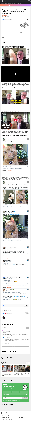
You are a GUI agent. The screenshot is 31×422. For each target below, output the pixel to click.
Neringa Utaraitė (5, 15)
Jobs (15, 417)
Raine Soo (4, 343)
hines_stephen (9, 270)
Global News (9, 64)
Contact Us (18, 417)
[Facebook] (1, 415)
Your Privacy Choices (4, 417)
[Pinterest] (4, 415)
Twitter (6, 38)
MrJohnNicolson (9, 170)
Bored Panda (4, 413)
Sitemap (22, 417)
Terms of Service (16, 419)
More (20, 3)
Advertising (9, 417)
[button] (27, 363)
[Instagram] (2, 415)
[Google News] (11, 415)
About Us (13, 417)
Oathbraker (6, 337)
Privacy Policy (11, 419)
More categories (6, 394)
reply (6, 332)
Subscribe (25, 397)
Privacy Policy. (19, 400)
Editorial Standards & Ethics (4, 419)
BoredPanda (4, 1)
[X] (5, 415)
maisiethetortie (9, 287)
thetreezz (8, 301)
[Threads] (8, 415)
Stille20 (4, 333)
